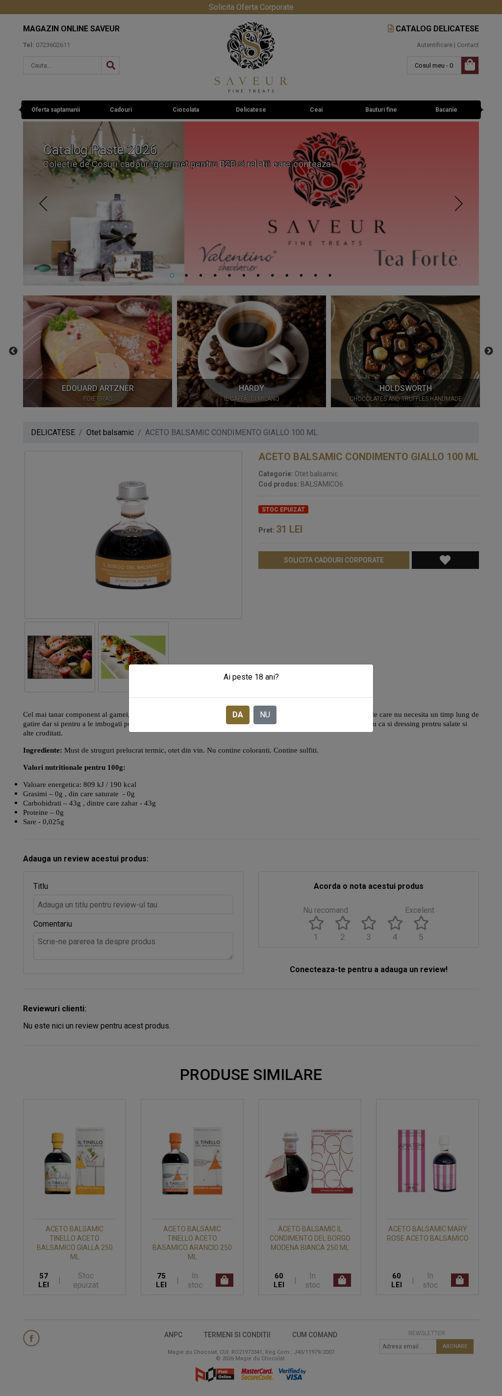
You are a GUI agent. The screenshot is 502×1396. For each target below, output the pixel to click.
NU (265, 714)
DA (237, 714)
